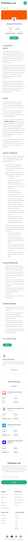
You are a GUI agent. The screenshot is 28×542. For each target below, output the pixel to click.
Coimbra (17, 518)
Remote (17, 528)
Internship (3, 515)
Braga (16, 520)
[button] (25, 3)
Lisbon (16, 515)
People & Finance (18, 494)
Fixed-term (3, 518)
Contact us (3, 505)
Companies (4, 497)
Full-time (3, 523)
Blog (2, 500)
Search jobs (5, 8)
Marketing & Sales (18, 497)
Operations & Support (19, 500)
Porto (16, 523)
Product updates (5, 508)
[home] (8, 3)
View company (14, 369)
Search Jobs (4, 494)
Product (16, 505)
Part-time (3, 520)
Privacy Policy (20, 539)
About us (3, 502)
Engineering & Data (18, 502)
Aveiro (16, 526)
